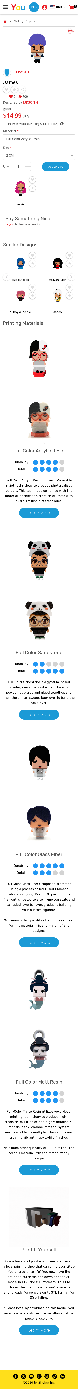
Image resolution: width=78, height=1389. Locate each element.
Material (11, 131)
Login (9, 224)
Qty (6, 166)
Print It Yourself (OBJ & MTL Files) (33, 124)
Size (7, 147)
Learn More (39, 513)
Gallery (18, 21)
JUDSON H (21, 72)
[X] (23, 1376)
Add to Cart (55, 166)
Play (34, 7)
